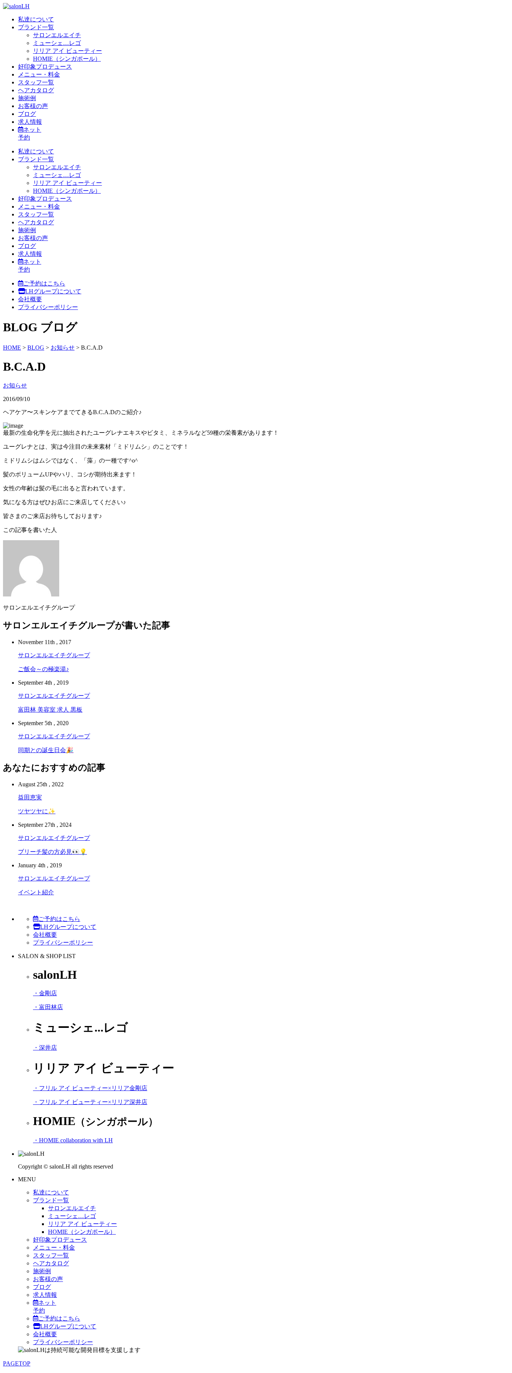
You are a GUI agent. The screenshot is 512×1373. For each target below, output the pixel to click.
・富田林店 (48, 1007)
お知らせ (15, 385)
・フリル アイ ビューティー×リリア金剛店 (90, 1088)
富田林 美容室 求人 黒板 (50, 709)
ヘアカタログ (36, 90)
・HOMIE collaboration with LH (73, 1140)
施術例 (27, 98)
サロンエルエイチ (57, 35)
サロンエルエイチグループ (54, 655)
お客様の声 (33, 106)
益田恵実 (30, 797)
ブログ (27, 114)
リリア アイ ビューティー (67, 51)
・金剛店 (45, 993)
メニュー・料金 (39, 74)
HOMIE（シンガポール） (67, 59)
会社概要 (30, 299)
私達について (36, 19)
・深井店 (45, 1047)
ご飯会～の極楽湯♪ (43, 669)
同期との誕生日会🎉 (45, 750)
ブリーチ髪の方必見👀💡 (52, 852)
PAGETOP (16, 1363)
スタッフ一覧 (36, 82)
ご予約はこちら (44, 283)
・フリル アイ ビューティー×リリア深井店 (90, 1102)
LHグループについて (53, 291)
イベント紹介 (36, 892)
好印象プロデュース (45, 66)
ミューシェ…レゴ (57, 43)
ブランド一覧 (36, 27)
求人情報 (30, 122)
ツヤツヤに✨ (36, 811)
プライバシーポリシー (48, 307)
